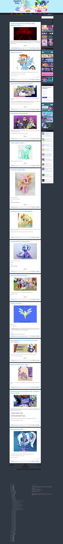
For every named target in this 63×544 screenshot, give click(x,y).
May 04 (13, 528)
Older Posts (38, 464)
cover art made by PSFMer (34, 42)
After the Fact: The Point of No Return (19, 275)
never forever (12, 332)
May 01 (13, 531)
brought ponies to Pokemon (21, 98)
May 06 (13, 527)
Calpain (39, 76)
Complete (14, 336)
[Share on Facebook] (33, 48)
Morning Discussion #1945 (16, 429)
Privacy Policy (33, 492)
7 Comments (37, 299)
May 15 (13, 520)
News (21, 13)
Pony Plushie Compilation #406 (17, 170)
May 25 (13, 512)
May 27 (13, 510)
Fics (26, 13)
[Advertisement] (47, 189)
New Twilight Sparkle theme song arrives (47, 20)
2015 (12, 538)
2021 (12, 489)
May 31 (13, 497)
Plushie (17, 207)
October (13, 492)
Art (16, 13)
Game (13, 109)
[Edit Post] (19, 47)
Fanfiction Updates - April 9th (17, 143)
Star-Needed (25, 336)
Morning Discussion (15, 461)
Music (17, 48)
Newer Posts (11, 464)
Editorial (44, 13)
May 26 (13, 511)
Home (12, 13)
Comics (35, 13)
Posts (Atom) (14, 469)
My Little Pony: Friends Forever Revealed (47, 21)
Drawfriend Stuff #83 (47, 158)
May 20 (13, 516)
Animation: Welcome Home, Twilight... (48, 180)
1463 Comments (37, 79)
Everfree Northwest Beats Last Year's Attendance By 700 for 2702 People (49, 169)
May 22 (13, 514)
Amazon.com (34, 494)
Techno (23, 48)
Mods (16, 109)
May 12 (13, 522)
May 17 (13, 518)
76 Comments (37, 237)
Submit (49, 13)
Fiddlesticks (18, 336)
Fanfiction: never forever (16, 303)
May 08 (13, 525)
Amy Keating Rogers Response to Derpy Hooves (49, 139)
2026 (12, 485)
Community (40, 13)
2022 (12, 488)
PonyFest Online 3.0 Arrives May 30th (19, 113)
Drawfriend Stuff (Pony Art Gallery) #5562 (48, 174)
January (13, 534)
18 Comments (37, 271)
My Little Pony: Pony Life (15, 237)
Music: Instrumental (20, 48)
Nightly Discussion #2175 (16, 52)
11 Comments (37, 138)
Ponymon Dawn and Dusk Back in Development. (21, 83)
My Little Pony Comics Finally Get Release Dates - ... (18, 509)
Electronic (14, 48)
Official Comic (21, 425)
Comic (13, 425)
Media (30, 13)
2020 (12, 490)
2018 (12, 535)
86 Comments (37, 387)
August (13, 494)
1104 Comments (37, 461)
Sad (23, 336)
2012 (12, 540)
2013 (12, 539)
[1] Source (11, 200)
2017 (12, 536)
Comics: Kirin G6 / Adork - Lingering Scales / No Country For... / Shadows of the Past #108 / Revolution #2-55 (48, 154)
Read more (25, 45)
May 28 (13, 499)
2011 (12, 541)
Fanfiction (16, 336)
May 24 (13, 513)
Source (25, 70)
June (12, 495)
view (35, 77)
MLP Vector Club (37, 488)
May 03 (13, 529)
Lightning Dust (21, 336)
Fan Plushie (15, 207)
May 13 (13, 521)
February (13, 533)
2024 (12, 487)
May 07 (13, 526)
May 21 (13, 515)
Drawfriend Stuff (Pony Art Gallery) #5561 (48, 163)
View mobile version (25, 466)
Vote (33, 77)
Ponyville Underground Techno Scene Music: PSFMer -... (19, 500)
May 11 (13, 523)
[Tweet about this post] (35, 48)
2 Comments (37, 165)
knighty (41, 489)
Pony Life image (14, 382)
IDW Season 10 (17, 425)
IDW (14, 425)
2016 (12, 537)
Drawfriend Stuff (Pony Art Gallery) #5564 (48, 144)
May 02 (13, 530)
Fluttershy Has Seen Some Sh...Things (19, 364)
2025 (12, 486)
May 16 (13, 519)
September (13, 493)
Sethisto (36, 489)
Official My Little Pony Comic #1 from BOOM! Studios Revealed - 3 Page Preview (49, 133)
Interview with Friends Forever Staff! (46, 23)
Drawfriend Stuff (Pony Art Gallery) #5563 (48, 149)
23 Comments (37, 109)
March (12, 532)
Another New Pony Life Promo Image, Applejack (21, 211)
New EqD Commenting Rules (14, 75)
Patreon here (39, 77)
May (12, 496)
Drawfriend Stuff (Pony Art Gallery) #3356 (19, 241)
